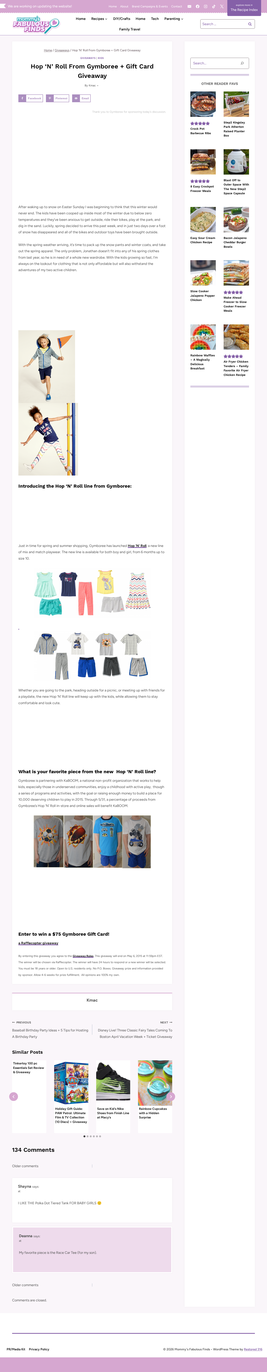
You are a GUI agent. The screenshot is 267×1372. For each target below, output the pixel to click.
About (124, 6)
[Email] (189, 6)
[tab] (84, 1136)
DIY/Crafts (121, 19)
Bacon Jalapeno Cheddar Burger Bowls (235, 242)
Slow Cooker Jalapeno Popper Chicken (202, 295)
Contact (176, 6)
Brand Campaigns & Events (150, 6)
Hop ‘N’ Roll (137, 546)
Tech (155, 19)
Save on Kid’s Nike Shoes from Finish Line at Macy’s (113, 1113)
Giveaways (88, 58)
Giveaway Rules (83, 956)
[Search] (242, 63)
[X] (221, 6)
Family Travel (129, 29)
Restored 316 (253, 1349)
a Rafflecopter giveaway (38, 943)
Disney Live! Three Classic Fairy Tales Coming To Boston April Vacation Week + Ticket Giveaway (135, 1030)
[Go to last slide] (13, 1096)
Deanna (25, 1236)
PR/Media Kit (16, 1349)
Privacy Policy (39, 1349)
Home (113, 6)
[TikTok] (213, 6)
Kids (101, 58)
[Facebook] (197, 6)
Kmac (92, 85)
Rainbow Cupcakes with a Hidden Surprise (153, 1113)
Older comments (25, 1166)
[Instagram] (205, 6)
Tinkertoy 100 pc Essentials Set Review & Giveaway (28, 1067)
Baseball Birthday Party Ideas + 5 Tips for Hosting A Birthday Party (50, 1030)
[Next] (170, 1096)
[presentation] (71, 1083)
